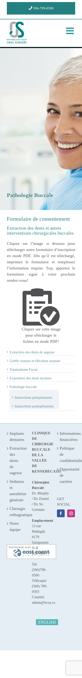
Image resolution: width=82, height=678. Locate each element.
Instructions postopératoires (34, 406)
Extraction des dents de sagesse (32, 352)
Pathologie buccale (23, 387)
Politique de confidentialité (66, 454)
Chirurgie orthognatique (16, 511)
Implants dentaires (16, 436)
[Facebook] (61, 513)
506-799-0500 (43, 8)
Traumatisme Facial (24, 369)
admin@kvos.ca (43, 602)
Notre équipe (15, 526)
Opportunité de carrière (66, 475)
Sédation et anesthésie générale (16, 490)
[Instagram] (71, 513)
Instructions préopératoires (33, 397)
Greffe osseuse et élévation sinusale (35, 361)
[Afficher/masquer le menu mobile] (70, 30)
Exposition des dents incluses (30, 378)
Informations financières (66, 436)
